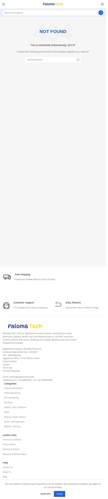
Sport (6, 412)
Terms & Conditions (12, 439)
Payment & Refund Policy (14, 454)
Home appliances (12, 393)
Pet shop (8, 402)
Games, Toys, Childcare (15, 407)
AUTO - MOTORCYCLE (14, 421)
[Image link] (25, 326)
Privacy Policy (9, 444)
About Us (7, 472)
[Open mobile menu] (3, 4)
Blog (5, 476)
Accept (59, 494)
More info (46, 494)
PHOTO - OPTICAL (12, 426)
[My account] (102, 4)
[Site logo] (53, 4)
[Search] (100, 12)
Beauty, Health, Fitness (15, 417)
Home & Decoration (13, 388)
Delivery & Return (11, 449)
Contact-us (8, 467)
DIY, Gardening (11, 397)
